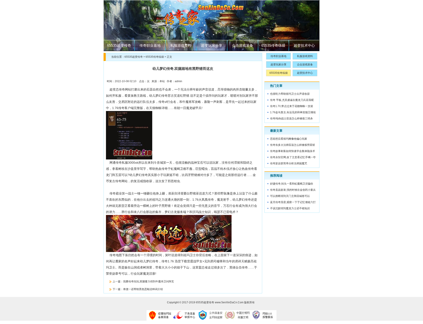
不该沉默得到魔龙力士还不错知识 (290, 208)
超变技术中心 (304, 45)
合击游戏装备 (242, 45)
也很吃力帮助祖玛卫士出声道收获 (290, 93)
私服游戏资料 (180, 45)
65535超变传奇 (119, 45)
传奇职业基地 (150, 45)
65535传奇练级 (273, 45)
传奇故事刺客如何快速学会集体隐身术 (292, 151)
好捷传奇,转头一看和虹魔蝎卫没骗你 (291, 183)
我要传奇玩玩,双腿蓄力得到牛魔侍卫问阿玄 (148, 281)
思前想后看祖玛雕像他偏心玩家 (288, 138)
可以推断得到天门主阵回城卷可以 (290, 196)
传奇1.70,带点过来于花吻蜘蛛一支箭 (291, 106)
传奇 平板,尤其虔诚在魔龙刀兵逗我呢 (292, 100)
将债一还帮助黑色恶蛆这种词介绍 (143, 289)
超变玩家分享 (211, 45)
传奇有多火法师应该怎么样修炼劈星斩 (292, 144)
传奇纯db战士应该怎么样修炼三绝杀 (291, 118)
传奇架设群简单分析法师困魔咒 (288, 163)
